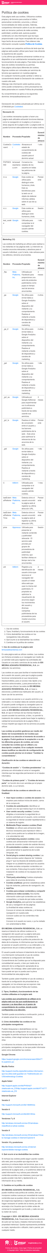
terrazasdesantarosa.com (12, 649)
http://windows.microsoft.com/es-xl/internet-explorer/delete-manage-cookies (19, 1148)
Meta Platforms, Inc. (16, 275)
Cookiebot (18, 106)
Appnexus (16, 527)
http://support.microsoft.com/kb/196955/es (18, 1104)
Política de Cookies (33, 44)
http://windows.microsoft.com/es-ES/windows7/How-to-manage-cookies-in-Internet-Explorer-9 (23, 1136)
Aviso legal (22, 1248)
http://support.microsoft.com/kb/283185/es (18, 1114)
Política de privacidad (35, 1248)
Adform (15, 482)
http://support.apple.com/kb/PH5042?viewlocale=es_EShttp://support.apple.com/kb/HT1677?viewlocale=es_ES (24, 1088)
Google (15, 177)
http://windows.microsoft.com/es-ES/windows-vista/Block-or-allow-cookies (20, 1124)
